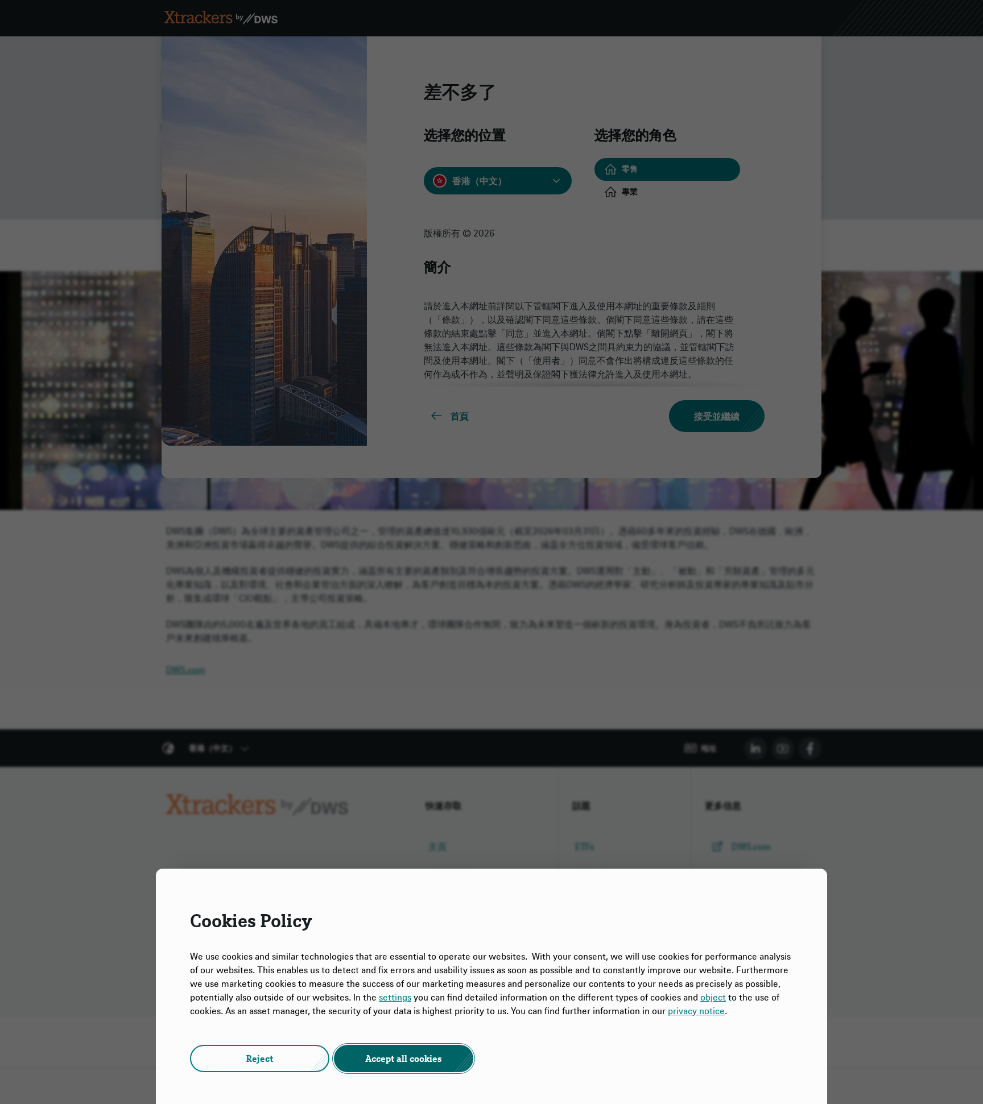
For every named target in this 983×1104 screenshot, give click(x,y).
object (713, 997)
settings (395, 997)
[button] (259, 1058)
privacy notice (696, 1011)
